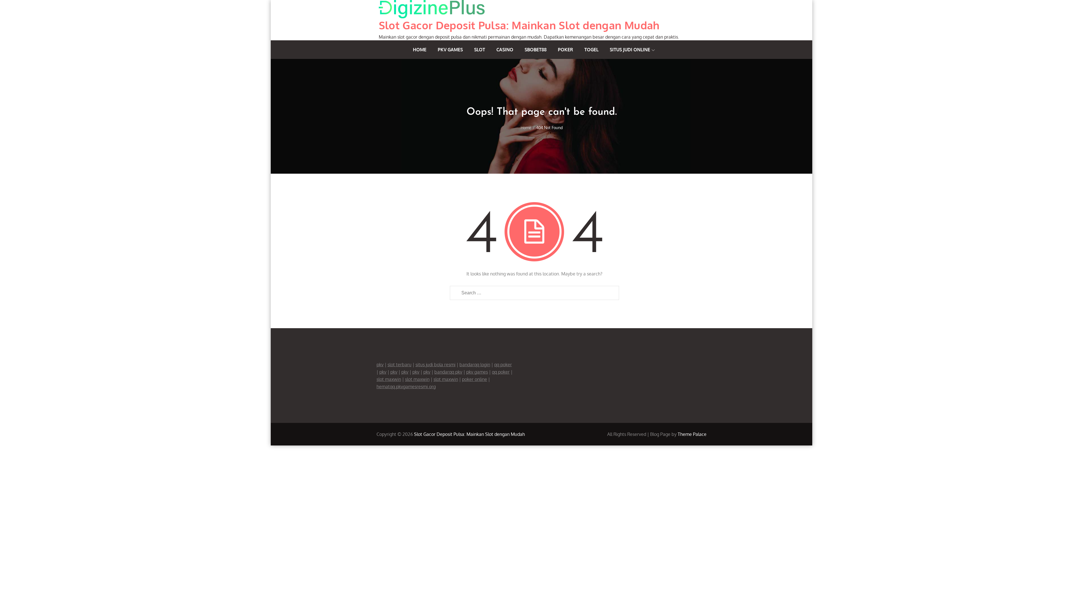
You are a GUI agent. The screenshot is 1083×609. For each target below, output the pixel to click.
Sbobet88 (536, 49)
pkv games (477, 372)
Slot (479, 49)
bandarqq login (474, 364)
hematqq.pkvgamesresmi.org (406, 386)
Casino (504, 49)
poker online (474, 379)
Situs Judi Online (630, 49)
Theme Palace (692, 434)
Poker (565, 49)
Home (419, 49)
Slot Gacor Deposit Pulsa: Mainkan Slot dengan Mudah (519, 25)
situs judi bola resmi (435, 364)
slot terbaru (399, 364)
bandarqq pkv (448, 372)
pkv (380, 364)
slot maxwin (389, 379)
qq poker (503, 364)
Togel (591, 49)
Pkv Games (450, 49)
